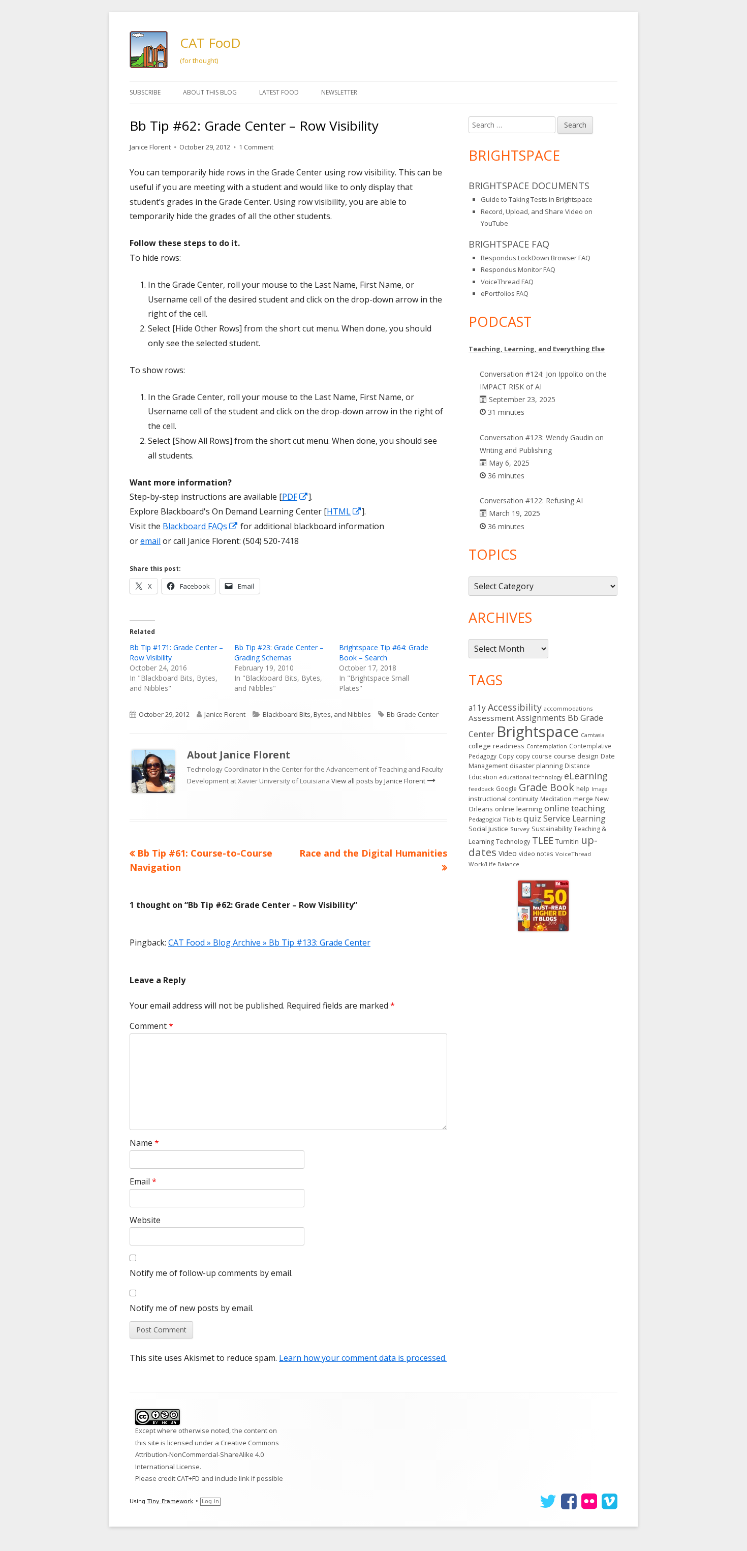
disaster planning (536, 766)
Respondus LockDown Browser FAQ (535, 257)
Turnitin (567, 841)
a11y (477, 707)
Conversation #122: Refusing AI (531, 500)
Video (508, 853)
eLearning (586, 775)
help (582, 788)
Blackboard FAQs (200, 526)
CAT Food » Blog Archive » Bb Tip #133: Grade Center (269, 942)
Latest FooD (279, 92)
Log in (210, 1501)
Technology (513, 841)
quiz (532, 818)
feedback (481, 789)
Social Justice (488, 828)
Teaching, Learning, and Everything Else (537, 348)
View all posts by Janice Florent (379, 780)
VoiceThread (573, 854)
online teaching (574, 808)
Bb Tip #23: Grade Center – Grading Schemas (279, 652)
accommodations (568, 708)
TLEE (542, 840)
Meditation (555, 799)
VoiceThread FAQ (507, 281)
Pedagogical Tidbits (495, 819)
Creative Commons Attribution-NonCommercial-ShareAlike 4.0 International (207, 1454)
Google (506, 788)
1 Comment (256, 146)
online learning (518, 808)
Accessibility (515, 707)
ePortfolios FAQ (504, 293)
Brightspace (537, 731)
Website (145, 1220)
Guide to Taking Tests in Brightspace (537, 199)
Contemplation (546, 746)
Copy (506, 756)
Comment (151, 1025)
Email (143, 1181)
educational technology (530, 777)
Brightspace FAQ (509, 244)
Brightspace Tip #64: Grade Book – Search (383, 652)
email (150, 540)
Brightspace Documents (529, 185)
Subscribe (145, 92)
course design (576, 756)
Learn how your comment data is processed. (363, 1357)
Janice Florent (150, 146)
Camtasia (593, 735)
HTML (344, 511)
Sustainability (552, 828)
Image (600, 789)
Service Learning (574, 818)
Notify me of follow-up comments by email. (211, 1273)
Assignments (541, 717)
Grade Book (546, 787)
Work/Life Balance (494, 864)
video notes (536, 853)
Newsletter (339, 92)
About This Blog (210, 92)
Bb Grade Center (413, 714)
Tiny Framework (170, 1501)
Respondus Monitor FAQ (518, 269)
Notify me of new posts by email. (192, 1308)
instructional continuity (503, 798)
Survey (520, 829)
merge (583, 799)
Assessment (491, 718)
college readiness (496, 745)
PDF (295, 496)
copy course (534, 756)
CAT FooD (210, 43)
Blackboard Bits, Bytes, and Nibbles (317, 714)
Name (144, 1142)
